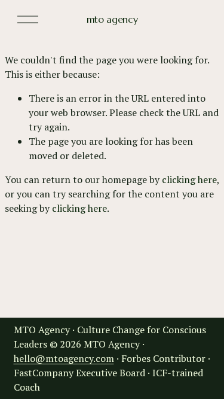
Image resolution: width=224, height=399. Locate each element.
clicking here (189, 179)
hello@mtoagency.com (64, 358)
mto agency (112, 19)
